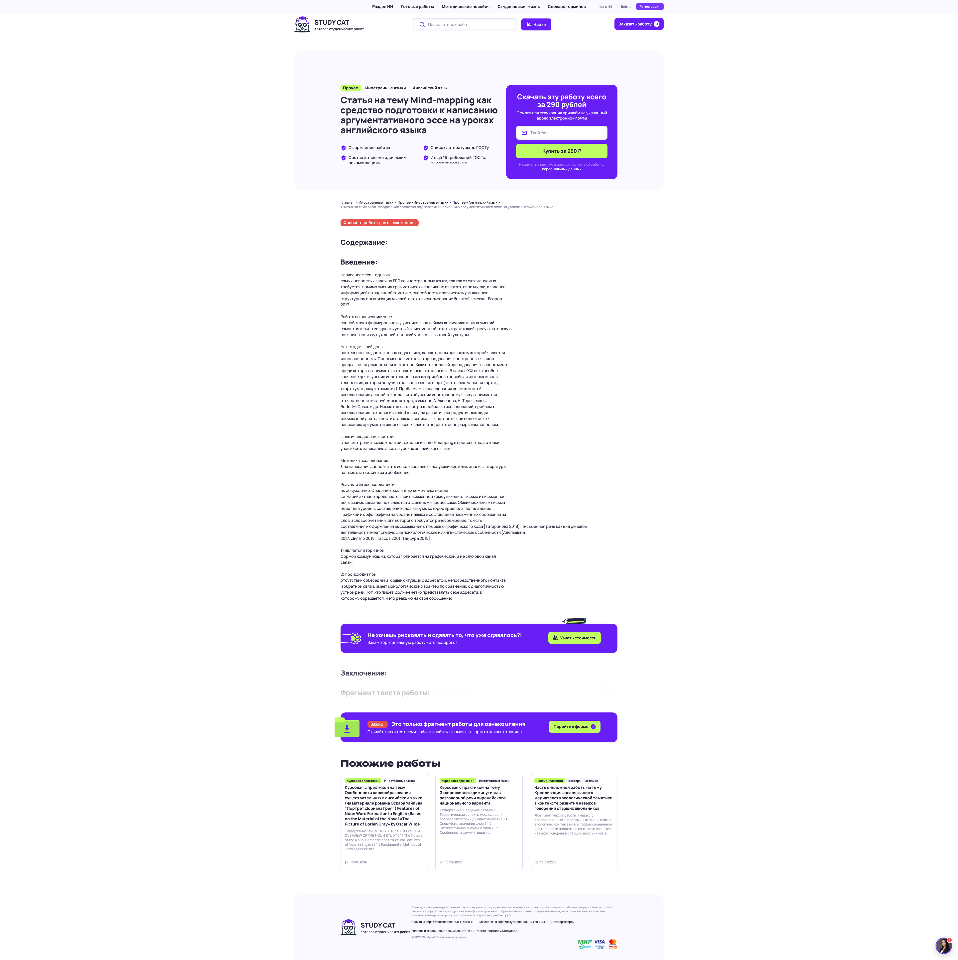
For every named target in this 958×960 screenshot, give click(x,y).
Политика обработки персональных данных (442, 922)
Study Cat (331, 22)
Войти (626, 6)
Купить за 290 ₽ (561, 150)
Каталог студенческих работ (339, 28)
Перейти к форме (571, 726)
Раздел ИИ (382, 6)
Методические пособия (466, 6)
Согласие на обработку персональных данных (512, 922)
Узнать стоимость (578, 638)
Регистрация (650, 6)
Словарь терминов (567, 6)
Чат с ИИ (605, 6)
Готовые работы (417, 6)
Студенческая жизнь (519, 6)
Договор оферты (562, 922)
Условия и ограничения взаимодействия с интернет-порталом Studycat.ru (464, 931)
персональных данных (562, 168)
